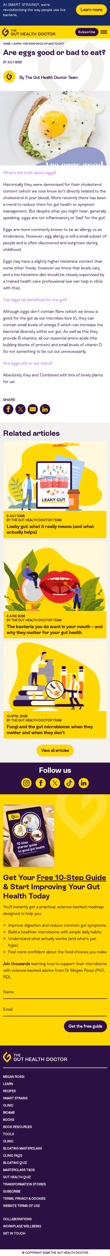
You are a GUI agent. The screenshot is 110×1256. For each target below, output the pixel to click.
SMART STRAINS (15, 1098)
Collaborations (17, 1219)
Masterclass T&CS (19, 1170)
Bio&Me (9, 1112)
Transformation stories (24, 1184)
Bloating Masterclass (22, 1148)
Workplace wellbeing (22, 1226)
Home (6, 43)
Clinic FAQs (12, 1155)
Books (8, 1120)
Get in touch (14, 1233)
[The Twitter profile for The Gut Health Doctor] (55, 783)
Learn (17, 43)
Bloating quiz (15, 1163)
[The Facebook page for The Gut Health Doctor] (41, 783)
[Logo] (28, 32)
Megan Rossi (13, 1077)
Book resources (17, 1127)
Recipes (9, 1091)
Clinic (8, 1105)
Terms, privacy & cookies (24, 1198)
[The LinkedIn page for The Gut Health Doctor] (84, 783)
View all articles (55, 750)
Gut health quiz (17, 1177)
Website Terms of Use (21, 1206)
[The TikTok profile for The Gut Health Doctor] (69, 783)
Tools (8, 1134)
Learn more (91, 9)
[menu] (104, 32)
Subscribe (86, 32)
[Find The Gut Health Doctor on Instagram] (26, 783)
